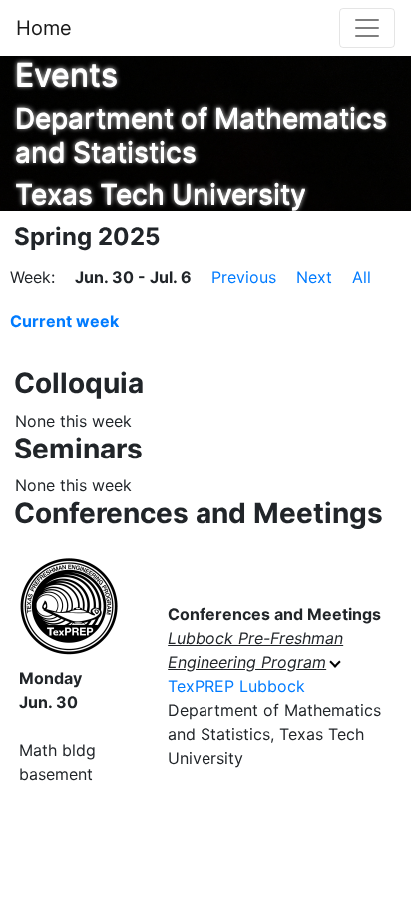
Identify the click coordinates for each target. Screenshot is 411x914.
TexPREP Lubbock (236, 686)
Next (314, 277)
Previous (243, 277)
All (361, 277)
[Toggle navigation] (367, 28)
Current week (64, 321)
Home (44, 28)
